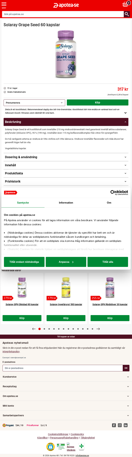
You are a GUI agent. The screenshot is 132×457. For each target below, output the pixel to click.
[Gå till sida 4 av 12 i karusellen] (54, 329)
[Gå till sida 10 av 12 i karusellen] (83, 329)
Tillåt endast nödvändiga (24, 261)
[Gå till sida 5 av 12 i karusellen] (59, 329)
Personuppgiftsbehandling (64, 437)
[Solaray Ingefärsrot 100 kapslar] (66, 288)
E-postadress (9, 362)
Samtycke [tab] (23, 202)
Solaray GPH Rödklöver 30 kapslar (110, 304)
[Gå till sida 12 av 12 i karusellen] (92, 329)
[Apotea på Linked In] (126, 425)
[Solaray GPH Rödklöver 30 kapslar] (110, 288)
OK (126, 368)
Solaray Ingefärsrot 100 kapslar (66, 304)
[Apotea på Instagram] (121, 425)
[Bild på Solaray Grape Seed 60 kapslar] (66, 54)
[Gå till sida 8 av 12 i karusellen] (73, 329)
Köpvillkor (42, 437)
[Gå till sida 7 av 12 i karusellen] (68, 329)
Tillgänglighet (88, 437)
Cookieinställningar (58, 434)
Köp (97, 102)
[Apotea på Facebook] (115, 425)
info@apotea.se (82, 455)
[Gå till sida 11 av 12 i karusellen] (88, 329)
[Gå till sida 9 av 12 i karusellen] (78, 329)
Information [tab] (66, 202)
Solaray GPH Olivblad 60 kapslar (22, 304)
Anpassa (64, 261)
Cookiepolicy (77, 434)
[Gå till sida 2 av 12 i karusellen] (44, 329)
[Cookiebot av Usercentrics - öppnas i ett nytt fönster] (113, 192)
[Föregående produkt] (34, 329)
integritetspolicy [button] (11, 351)
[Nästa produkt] (98, 329)
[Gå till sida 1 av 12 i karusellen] (39, 329)
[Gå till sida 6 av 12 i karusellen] (64, 329)
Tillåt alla (107, 261)
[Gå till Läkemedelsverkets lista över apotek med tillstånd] (81, 447)
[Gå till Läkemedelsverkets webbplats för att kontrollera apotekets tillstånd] (61, 446)
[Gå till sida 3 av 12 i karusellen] (49, 329)
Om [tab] (109, 202)
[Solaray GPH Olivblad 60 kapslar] (22, 288)
